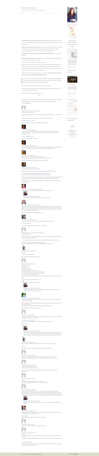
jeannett (23, 219)
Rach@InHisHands (25, 298)
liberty (23, 378)
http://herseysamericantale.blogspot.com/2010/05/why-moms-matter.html (37, 348)
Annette (23, 250)
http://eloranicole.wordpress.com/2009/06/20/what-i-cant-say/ (45, 178)
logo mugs (72, 64)
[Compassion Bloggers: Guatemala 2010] (72, 120)
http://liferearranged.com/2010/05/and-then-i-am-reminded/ (34, 225)
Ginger (23, 263)
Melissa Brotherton (26, 205)
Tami (23, 315)
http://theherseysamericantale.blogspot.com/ (31, 256)
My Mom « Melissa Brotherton (29, 443)
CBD (73, 44)
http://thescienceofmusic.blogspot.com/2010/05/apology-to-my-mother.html (37, 243)
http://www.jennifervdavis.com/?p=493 (30, 138)
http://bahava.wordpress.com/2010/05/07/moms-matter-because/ (35, 160)
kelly (23, 424)
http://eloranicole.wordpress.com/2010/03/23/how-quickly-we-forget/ (36, 174)
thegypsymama (26, 196)
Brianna (23, 410)
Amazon (70, 40)
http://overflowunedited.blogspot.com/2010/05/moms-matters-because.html (37, 321)
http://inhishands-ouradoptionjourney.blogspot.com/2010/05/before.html (37, 305)
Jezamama (24, 365)
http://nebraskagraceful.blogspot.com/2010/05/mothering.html (34, 122)
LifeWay (75, 44)
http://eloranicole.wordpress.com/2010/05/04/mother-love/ (44, 171)
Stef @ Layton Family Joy (27, 189)
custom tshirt (73, 134)
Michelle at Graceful (26, 111)
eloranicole (24, 167)
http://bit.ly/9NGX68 (26, 358)
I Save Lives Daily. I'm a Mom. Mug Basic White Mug (72, 61)
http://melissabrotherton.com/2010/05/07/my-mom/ (32, 212)
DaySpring (74, 40)
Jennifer (23, 129)
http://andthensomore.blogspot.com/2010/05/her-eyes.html (34, 417)
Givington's (72, 46)
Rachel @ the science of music (27, 232)
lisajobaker (74, 62)
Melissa (23, 432)
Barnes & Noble (71, 42)
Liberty (23, 355)
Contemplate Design (37, 454)
